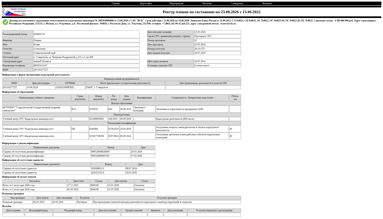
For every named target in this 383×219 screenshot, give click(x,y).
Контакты (267, 3)
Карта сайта (146, 3)
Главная (116, 3)
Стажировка (237, 3)
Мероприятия (176, 3)
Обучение (207, 3)
